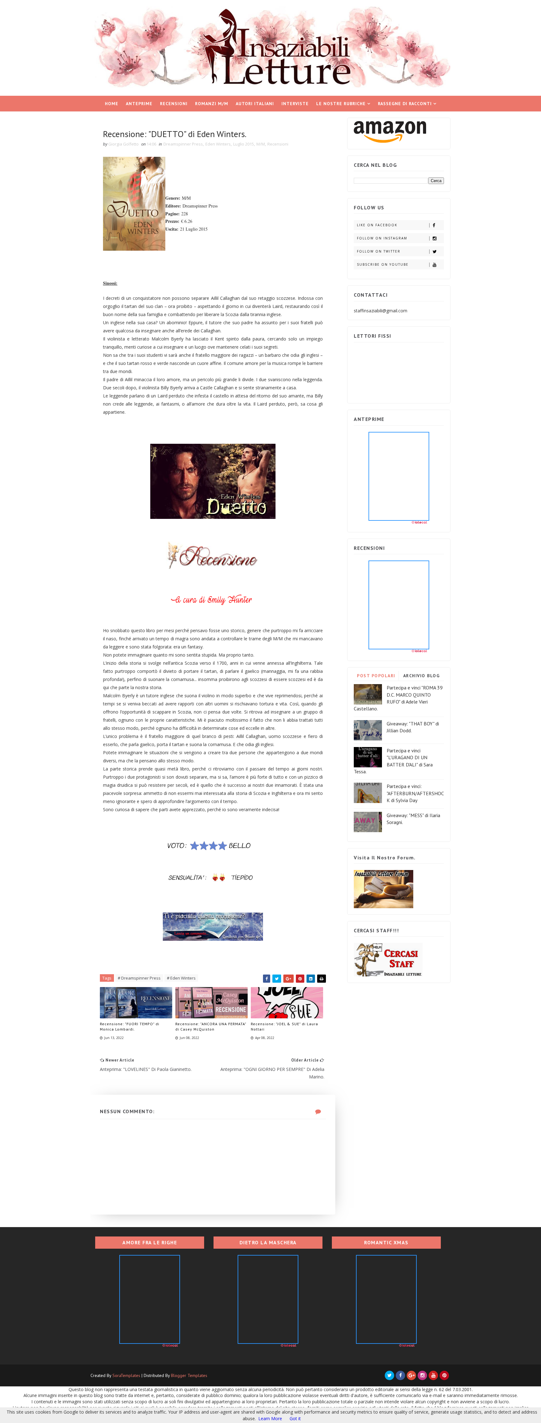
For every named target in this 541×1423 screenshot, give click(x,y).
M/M (260, 144)
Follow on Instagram (382, 238)
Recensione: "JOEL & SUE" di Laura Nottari (284, 1026)
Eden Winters (218, 144)
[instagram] (422, 1375)
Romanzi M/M (211, 103)
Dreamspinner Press (183, 144)
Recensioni (174, 103)
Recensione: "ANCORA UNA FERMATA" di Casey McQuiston (210, 1026)
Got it (295, 1418)
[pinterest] (444, 1375)
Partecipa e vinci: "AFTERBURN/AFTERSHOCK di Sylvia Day (415, 793)
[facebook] (400, 1375)
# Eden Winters (181, 978)
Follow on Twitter (378, 251)
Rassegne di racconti (405, 103)
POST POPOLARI (376, 675)
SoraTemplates (126, 1375)
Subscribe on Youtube (383, 264)
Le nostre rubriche (341, 103)
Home (111, 103)
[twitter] (389, 1375)
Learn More (270, 1418)
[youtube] (433, 1375)
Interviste (295, 103)
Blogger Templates (189, 1375)
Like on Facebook (377, 225)
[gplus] (411, 1375)
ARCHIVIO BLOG (421, 675)
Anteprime (139, 103)
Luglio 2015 (243, 144)
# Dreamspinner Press (139, 978)
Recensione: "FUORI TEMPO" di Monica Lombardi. (129, 1026)
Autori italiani (255, 103)
